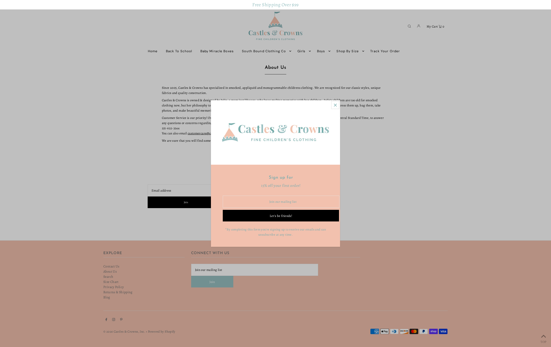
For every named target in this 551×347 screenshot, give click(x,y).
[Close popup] (335, 105)
